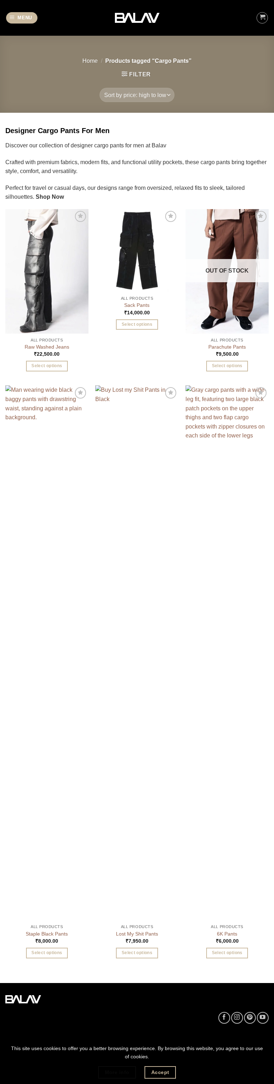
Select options (46, 366)
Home (90, 61)
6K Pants (227, 934)
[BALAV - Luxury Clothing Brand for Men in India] (137, 18)
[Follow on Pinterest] (250, 1018)
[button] (22, 18)
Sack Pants (136, 305)
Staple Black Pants (47, 934)
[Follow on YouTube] (263, 1018)
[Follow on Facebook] (224, 1018)
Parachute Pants (227, 347)
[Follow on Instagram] (237, 1018)
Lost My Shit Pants (137, 934)
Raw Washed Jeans (47, 347)
